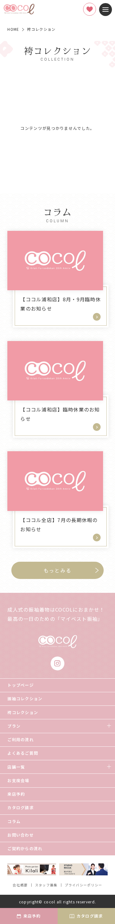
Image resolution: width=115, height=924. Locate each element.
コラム (14, 821)
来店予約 (16, 794)
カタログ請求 (20, 807)
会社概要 (20, 884)
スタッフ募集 (46, 884)
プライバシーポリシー (83, 884)
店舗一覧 (16, 767)
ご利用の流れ (20, 739)
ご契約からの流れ (24, 848)
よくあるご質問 (22, 753)
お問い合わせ (20, 835)
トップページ (20, 685)
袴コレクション (22, 712)
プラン (14, 726)
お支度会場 (18, 780)
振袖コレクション (24, 698)
